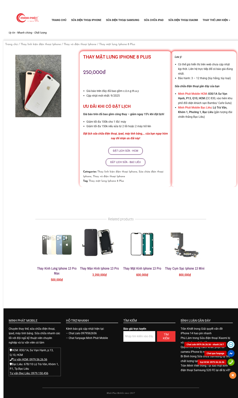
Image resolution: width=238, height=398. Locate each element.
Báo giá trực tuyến (134, 328)
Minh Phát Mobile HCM (192, 93)
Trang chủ (11, 44)
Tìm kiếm (166, 336)
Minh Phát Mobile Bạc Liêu (195, 107)
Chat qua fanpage (215, 353)
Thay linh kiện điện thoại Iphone (41, 44)
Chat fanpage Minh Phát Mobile (88, 338)
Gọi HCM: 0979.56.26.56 (212, 362)
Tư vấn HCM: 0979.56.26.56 (30, 359)
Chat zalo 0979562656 (83, 333)
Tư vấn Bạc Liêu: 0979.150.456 (29, 373)
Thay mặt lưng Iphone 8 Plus (106, 181)
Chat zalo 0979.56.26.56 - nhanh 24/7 (205, 344)
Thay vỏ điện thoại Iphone (80, 44)
